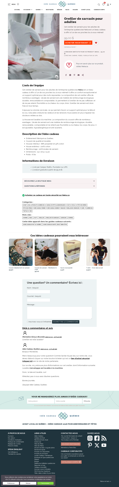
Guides (38, 9)
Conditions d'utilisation (14, 440)
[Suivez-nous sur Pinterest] (90, 445)
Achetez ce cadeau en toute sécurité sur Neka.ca (47, 195)
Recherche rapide (39, 449)
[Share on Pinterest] (74, 75)
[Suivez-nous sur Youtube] (103, 445)
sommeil (70, 217)
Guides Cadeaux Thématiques (43, 455)
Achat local (85, 9)
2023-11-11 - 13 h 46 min (48, 349)
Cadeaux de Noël (39, 438)
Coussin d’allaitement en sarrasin (19, 268)
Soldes (75, 9)
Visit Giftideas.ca (13, 452)
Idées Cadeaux (38, 436)
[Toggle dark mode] (18, 4)
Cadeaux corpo (99, 9)
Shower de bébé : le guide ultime (44, 447)
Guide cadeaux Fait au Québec (32, 224)
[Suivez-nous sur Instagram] (90, 438)
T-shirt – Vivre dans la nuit (94, 268)
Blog (67, 9)
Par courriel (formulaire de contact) (71, 436)
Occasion (26, 9)
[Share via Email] (78, 75)
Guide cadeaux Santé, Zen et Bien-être (55, 224)
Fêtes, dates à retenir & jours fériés (44, 473)
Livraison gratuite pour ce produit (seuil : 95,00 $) (84, 52)
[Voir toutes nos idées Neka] (69, 65)
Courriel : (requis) (34, 296)
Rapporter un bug (39, 465)
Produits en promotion (41, 453)
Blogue (36, 461)
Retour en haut (104, 481)
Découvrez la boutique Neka (37, 181)
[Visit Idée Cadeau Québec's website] (25, 345)
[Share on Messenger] (70, 75)
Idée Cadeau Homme (53, 208)
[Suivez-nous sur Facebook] (96, 438)
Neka (30, 217)
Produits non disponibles (41, 451)
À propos (11, 436)
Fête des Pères (27, 208)
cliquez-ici (74, 438)
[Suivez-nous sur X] (96, 445)
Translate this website (14, 454)
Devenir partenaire (71, 444)
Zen (30, 211)
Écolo (73, 205)
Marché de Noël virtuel (41, 440)
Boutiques (50, 9)
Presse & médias (13, 446)
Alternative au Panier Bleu (68, 447)
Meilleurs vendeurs (73, 208)
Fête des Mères (82, 205)
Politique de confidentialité (16, 442)
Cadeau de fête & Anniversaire (55, 205)
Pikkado (36, 459)
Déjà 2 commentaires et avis (37, 328)
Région (59, 9)
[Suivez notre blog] (103, 438)
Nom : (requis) (32, 288)
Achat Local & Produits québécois (33, 205)
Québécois (89, 208)
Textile (25, 211)
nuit (35, 217)
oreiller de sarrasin (52, 217)
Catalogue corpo (70, 462)
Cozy (68, 205)
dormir (25, 217)
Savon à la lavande (66, 268)
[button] (109, 4)
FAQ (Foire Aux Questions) (42, 471)
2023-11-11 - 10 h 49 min (53, 337)
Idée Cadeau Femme (39, 208)
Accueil (17, 9)
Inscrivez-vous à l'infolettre (42, 469)
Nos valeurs (11, 438)
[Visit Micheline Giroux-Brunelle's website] (25, 333)
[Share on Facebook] (66, 75)
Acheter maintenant (77, 43)
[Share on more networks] (83, 75)
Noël (82, 208)
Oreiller (41, 217)
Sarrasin (63, 217)
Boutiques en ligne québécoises (44, 457)
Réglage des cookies (14, 444)
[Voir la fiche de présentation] (21, 252)
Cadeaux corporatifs (40, 467)
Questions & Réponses (34, 186)
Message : (31, 305)
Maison (63, 208)
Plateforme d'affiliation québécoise (44, 463)
